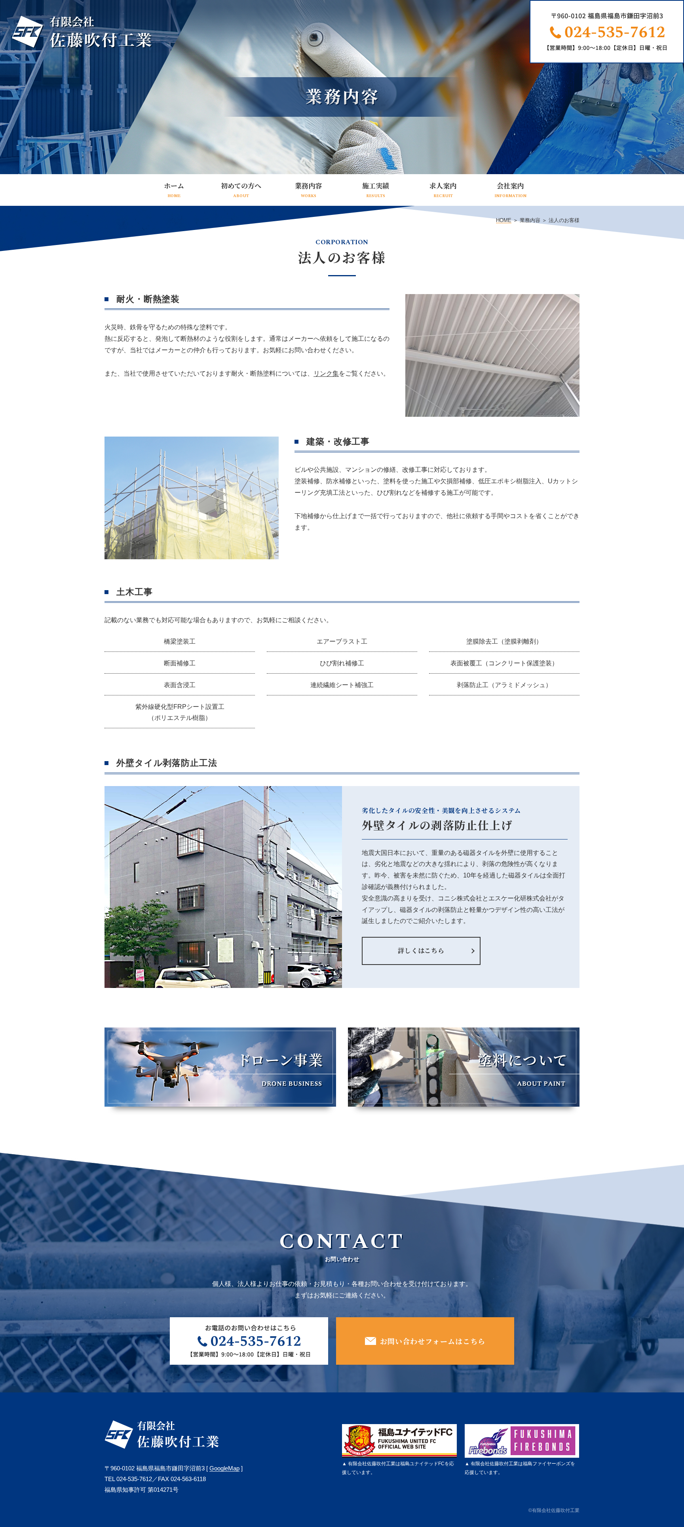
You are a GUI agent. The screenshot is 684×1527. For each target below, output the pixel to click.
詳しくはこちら (421, 950)
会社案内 (510, 189)
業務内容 (308, 189)
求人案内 (442, 189)
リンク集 (326, 373)
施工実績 (375, 189)
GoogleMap (224, 1468)
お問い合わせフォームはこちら (432, 1341)
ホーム (174, 189)
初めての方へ (241, 189)
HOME (503, 220)
